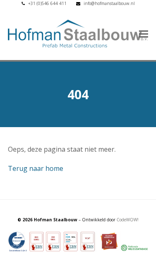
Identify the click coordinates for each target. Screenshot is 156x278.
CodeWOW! (127, 220)
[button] (143, 33)
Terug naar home (35, 168)
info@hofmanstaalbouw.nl (109, 3)
